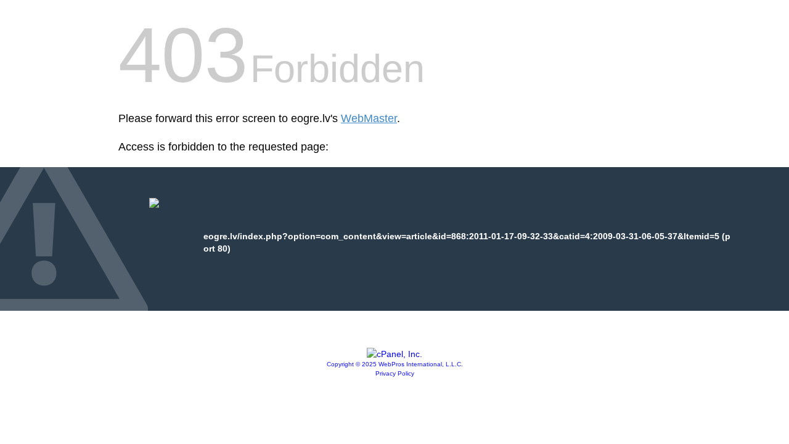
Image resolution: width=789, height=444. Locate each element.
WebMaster (369, 118)
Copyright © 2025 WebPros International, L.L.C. (395, 364)
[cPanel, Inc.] (394, 354)
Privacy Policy (394, 373)
